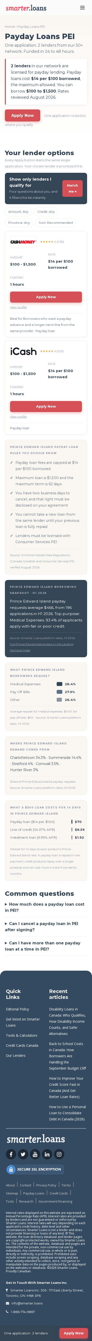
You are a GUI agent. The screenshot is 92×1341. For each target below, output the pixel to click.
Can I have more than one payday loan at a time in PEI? (42, 946)
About (10, 1185)
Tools (10, 1201)
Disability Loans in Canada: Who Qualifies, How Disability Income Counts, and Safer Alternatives (67, 1021)
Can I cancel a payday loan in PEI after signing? (41, 926)
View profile (18, 307)
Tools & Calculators (21, 1035)
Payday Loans (33, 1193)
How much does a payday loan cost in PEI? (44, 907)
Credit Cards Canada (22, 1045)
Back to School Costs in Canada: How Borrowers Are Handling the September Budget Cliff (67, 1056)
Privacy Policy (46, 1185)
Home (10, 26)
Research (26, 1201)
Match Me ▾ (72, 188)
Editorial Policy (17, 1009)
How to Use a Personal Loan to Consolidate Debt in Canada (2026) (67, 1112)
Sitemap (12, 1193)
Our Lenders (16, 1055)
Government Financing (55, 1201)
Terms (66, 1185)
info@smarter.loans (27, 1303)
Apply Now (22, 115)
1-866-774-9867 (23, 1312)
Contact (25, 1185)
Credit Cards (59, 1193)
